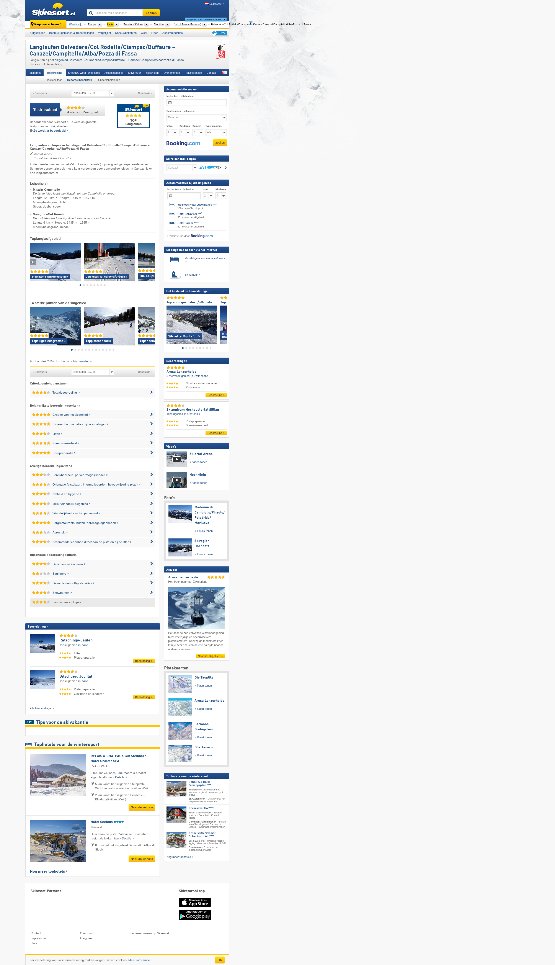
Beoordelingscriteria (80, 80)
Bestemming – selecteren (180, 111)
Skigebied (35, 72)
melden (84, 361)
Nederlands (215, 4)
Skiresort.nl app (192, 891)
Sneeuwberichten (126, 32)
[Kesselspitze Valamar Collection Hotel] (176, 840)
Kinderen (185, 126)
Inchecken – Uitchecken (180, 96)
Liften (154, 32)
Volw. (169, 126)
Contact (211, 72)
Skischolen (152, 72)
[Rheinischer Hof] (176, 814)
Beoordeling (54, 72)
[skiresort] (54, 10)
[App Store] (195, 907)
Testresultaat (54, 80)
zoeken (220, 142)
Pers (34, 943)
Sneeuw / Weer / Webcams (84, 72)
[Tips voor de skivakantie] (219, 33)
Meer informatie (139, 960)
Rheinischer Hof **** (201, 808)
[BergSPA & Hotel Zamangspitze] (176, 789)
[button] (183, 144)
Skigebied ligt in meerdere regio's (204, 19)
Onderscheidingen (109, 80)
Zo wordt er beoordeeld (49, 130)
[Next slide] (152, 262)
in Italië (83, 645)
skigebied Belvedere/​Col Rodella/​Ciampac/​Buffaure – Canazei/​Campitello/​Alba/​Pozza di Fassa (119, 60)
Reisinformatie (193, 72)
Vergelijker (104, 32)
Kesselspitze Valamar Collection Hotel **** (202, 835)
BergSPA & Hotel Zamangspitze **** (200, 784)
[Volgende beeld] (223, 324)
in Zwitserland (199, 376)
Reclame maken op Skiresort (149, 933)
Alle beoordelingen (41, 708)
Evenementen (171, 72)
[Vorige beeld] (169, 324)
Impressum (38, 938)
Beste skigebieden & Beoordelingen (71, 32)
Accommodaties (172, 32)
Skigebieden (37, 32)
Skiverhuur (134, 72)
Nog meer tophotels (47, 871)
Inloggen (86, 938)
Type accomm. (214, 126)
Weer (144, 32)
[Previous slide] (33, 262)
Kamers (197, 126)
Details (120, 777)
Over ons (86, 933)
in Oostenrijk (192, 413)
